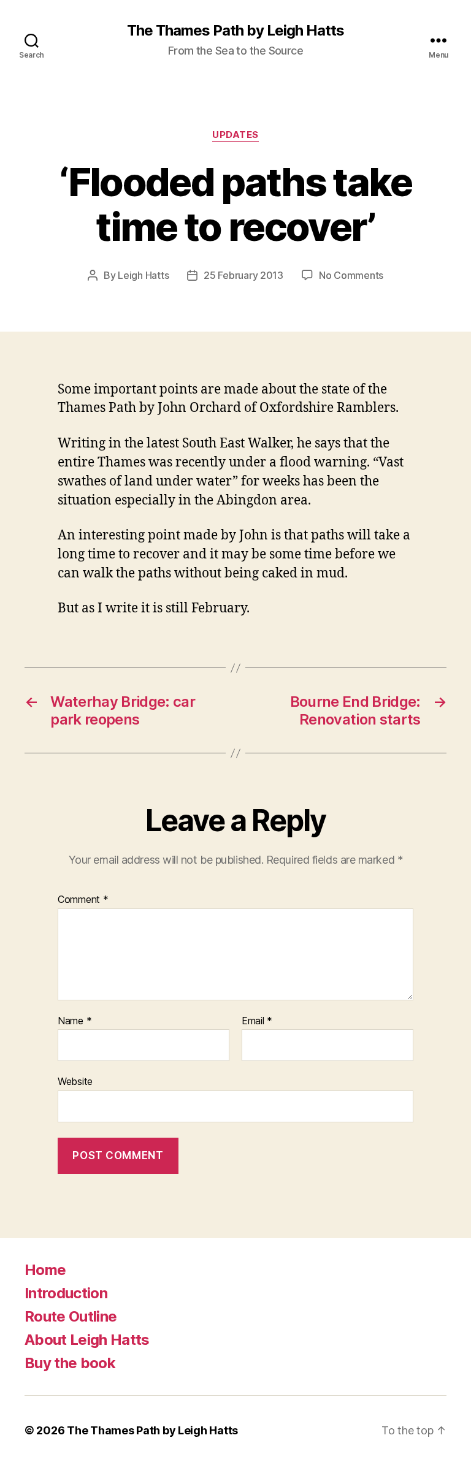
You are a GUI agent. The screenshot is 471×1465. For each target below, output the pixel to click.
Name (74, 1021)
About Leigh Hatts (87, 1340)
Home (45, 1270)
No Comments (351, 275)
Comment (83, 899)
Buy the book (70, 1363)
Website (75, 1081)
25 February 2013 (243, 275)
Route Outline (71, 1316)
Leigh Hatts (143, 275)
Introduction (66, 1293)
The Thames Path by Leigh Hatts (235, 30)
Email (257, 1021)
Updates (235, 134)
